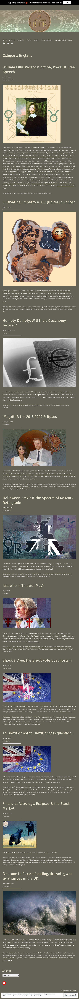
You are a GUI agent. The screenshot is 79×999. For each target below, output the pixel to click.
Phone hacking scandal (46, 486)
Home (5, 40)
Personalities (21, 649)
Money (36, 40)
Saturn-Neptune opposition (27, 722)
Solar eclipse (16, 489)
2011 (9, 953)
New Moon (37, 862)
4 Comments (6, 510)
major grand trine (39, 955)
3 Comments (6, 741)
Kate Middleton (28, 955)
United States (68, 309)
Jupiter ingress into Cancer (10, 309)
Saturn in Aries (38, 309)
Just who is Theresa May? (23, 585)
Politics (29, 40)
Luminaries (20, 40)
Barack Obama (16, 307)
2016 (9, 646)
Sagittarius (11, 722)
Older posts (7, 960)
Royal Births (11, 957)
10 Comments (7, 668)
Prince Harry (57, 486)
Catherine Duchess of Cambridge (41, 484)
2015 (16, 857)
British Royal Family (25, 484)
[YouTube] (8, 43)
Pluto (31, 649)
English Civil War (28, 193)
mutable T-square (52, 719)
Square (45, 309)
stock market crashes (65, 862)
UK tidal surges (53, 957)
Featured (20, 405)
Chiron (30, 787)
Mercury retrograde (18, 862)
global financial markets (63, 307)
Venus (48, 576)
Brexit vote (21, 574)
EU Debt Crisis (52, 787)
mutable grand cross (40, 719)
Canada (23, 307)
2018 (9, 484)
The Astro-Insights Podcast (63, 40)
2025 (9, 307)
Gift (67, 3)
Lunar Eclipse (24, 486)
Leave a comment (8, 80)
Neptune (21, 309)
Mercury (14, 649)
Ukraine (50, 309)
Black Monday (26, 857)
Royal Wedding (65, 486)
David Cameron (29, 574)
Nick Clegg (56, 790)
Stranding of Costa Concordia (36, 957)
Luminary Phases (14, 486)
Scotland (27, 792)
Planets (43, 862)
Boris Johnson (12, 574)
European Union (51, 307)
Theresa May (42, 649)
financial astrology (28, 405)
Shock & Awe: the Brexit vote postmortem (37, 660)
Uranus (34, 724)
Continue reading (17, 400)
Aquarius (14, 953)
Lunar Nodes (31, 790)
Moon (32, 719)
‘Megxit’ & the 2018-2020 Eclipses (30, 416)
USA (4, 311)
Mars (10, 649)
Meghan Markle (33, 486)
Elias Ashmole (12, 193)
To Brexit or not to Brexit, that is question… (38, 733)
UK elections (63, 722)
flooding (55, 953)
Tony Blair (33, 792)
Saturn (31, 309)
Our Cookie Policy (38, 995)
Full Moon (6, 486)
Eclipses (12, 40)
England (20, 193)
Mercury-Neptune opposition (21, 719)
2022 (9, 405)
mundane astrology (47, 790)
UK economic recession (57, 405)
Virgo (38, 724)
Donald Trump (36, 307)
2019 (13, 484)
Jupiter (74, 307)
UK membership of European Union (25, 576)
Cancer (29, 307)
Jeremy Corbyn (62, 717)
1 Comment (6, 333)
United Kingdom (38, 193)
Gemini (56, 717)
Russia (27, 309)
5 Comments (6, 886)
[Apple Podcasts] (12, 43)
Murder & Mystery (46, 40)
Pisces (28, 649)
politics (12, 576)
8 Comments (6, 816)
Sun (51, 722)
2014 (13, 857)
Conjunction (55, 484)
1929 (9, 857)
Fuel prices (17, 860)
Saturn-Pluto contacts (43, 722)
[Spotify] (4, 43)
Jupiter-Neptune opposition (58, 574)
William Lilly (47, 193)
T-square (56, 722)
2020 (16, 484)
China (32, 857)
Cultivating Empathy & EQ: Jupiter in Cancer (39, 202)
